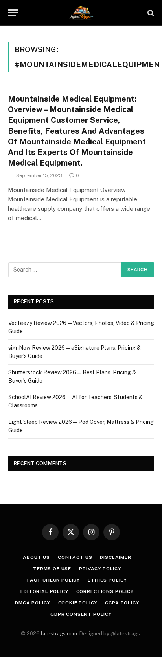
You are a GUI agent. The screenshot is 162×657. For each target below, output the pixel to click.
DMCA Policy (32, 603)
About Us (36, 557)
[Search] (150, 13)
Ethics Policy (107, 580)
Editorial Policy (44, 591)
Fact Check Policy (53, 580)
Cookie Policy (78, 603)
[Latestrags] (81, 13)
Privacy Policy (100, 568)
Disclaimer (115, 557)
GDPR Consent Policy (81, 614)
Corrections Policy (105, 591)
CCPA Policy (122, 603)
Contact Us (75, 557)
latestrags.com (59, 634)
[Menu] (13, 13)
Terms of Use (52, 568)
